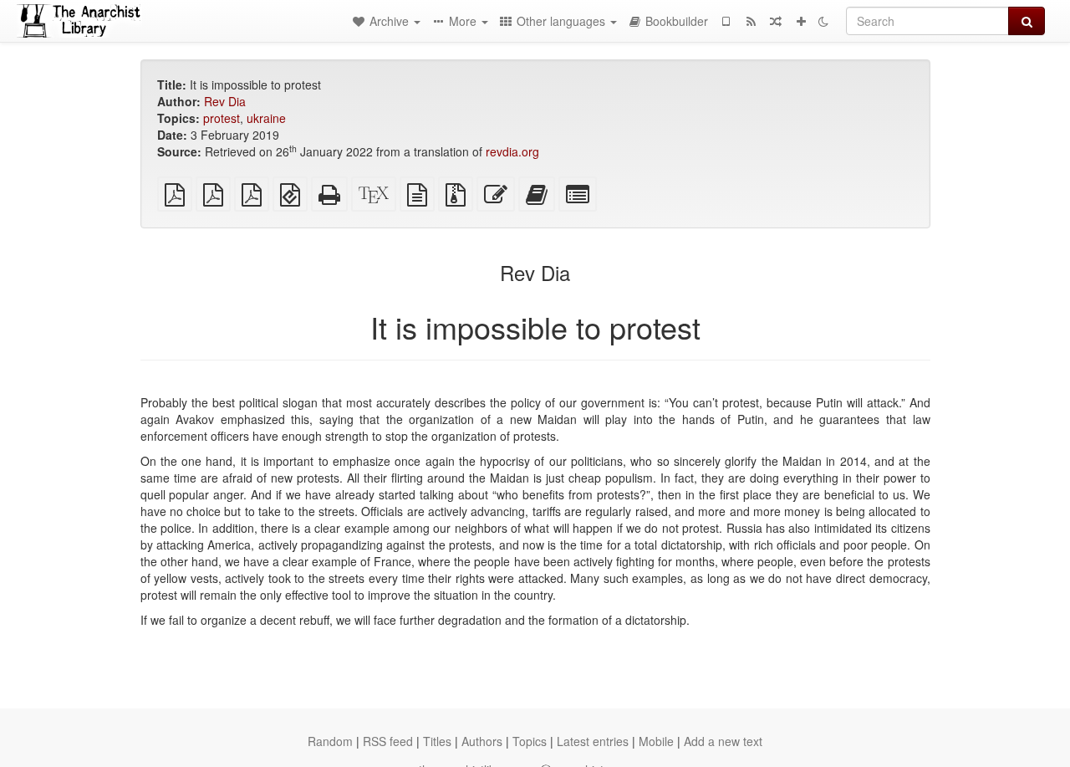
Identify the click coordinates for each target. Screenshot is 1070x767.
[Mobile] (725, 21)
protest (221, 118)
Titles (437, 741)
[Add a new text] (800, 21)
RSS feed (388, 741)
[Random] (775, 21)
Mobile (656, 741)
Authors (481, 741)
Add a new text (723, 741)
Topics (529, 741)
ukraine (266, 118)
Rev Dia (225, 101)
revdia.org (512, 151)
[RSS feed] (750, 21)
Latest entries (593, 741)
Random (330, 741)
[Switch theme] (823, 21)
